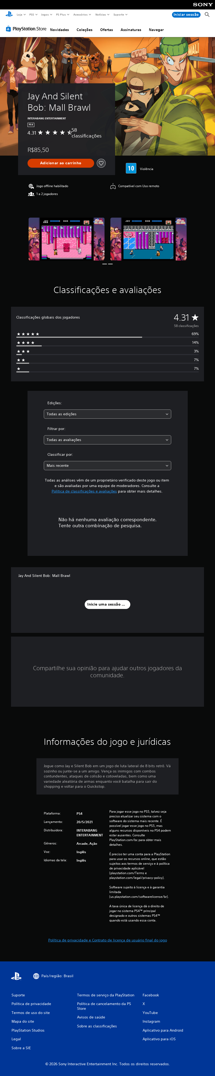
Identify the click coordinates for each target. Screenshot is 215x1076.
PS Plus (61, 14)
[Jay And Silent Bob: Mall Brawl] (67, 239)
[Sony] (203, 8)
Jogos (45, 14)
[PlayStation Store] (27, 28)
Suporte (119, 14)
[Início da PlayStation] (9, 14)
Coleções (85, 29)
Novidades (59, 29)
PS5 (31, 14)
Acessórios (80, 14)
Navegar (156, 29)
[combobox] (107, 414)
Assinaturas (131, 29)
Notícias (100, 14)
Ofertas (106, 29)
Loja (19, 14)
